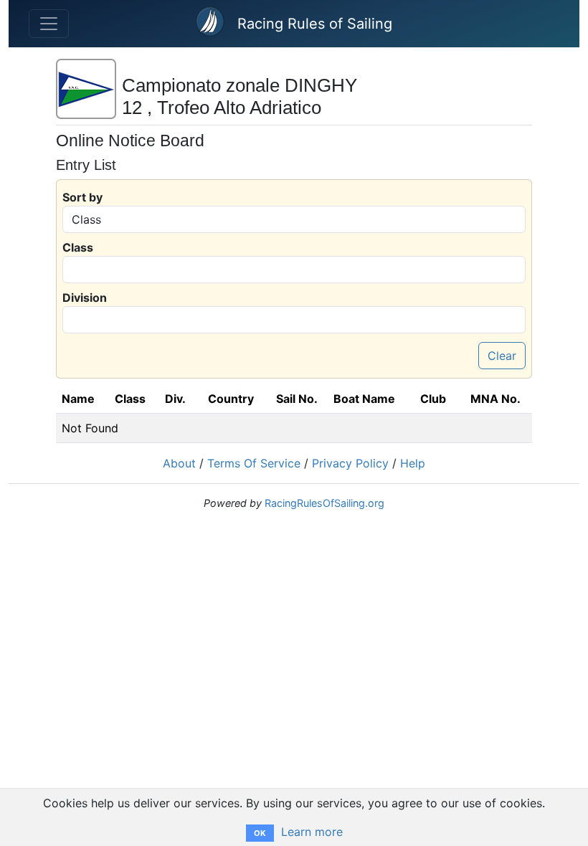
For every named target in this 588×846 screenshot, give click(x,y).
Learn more (312, 831)
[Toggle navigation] (49, 23)
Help (412, 463)
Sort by (82, 197)
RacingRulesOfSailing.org (324, 503)
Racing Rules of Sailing (314, 23)
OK (260, 833)
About (179, 463)
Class (77, 247)
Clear (502, 355)
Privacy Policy (350, 463)
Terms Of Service (253, 463)
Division (84, 297)
